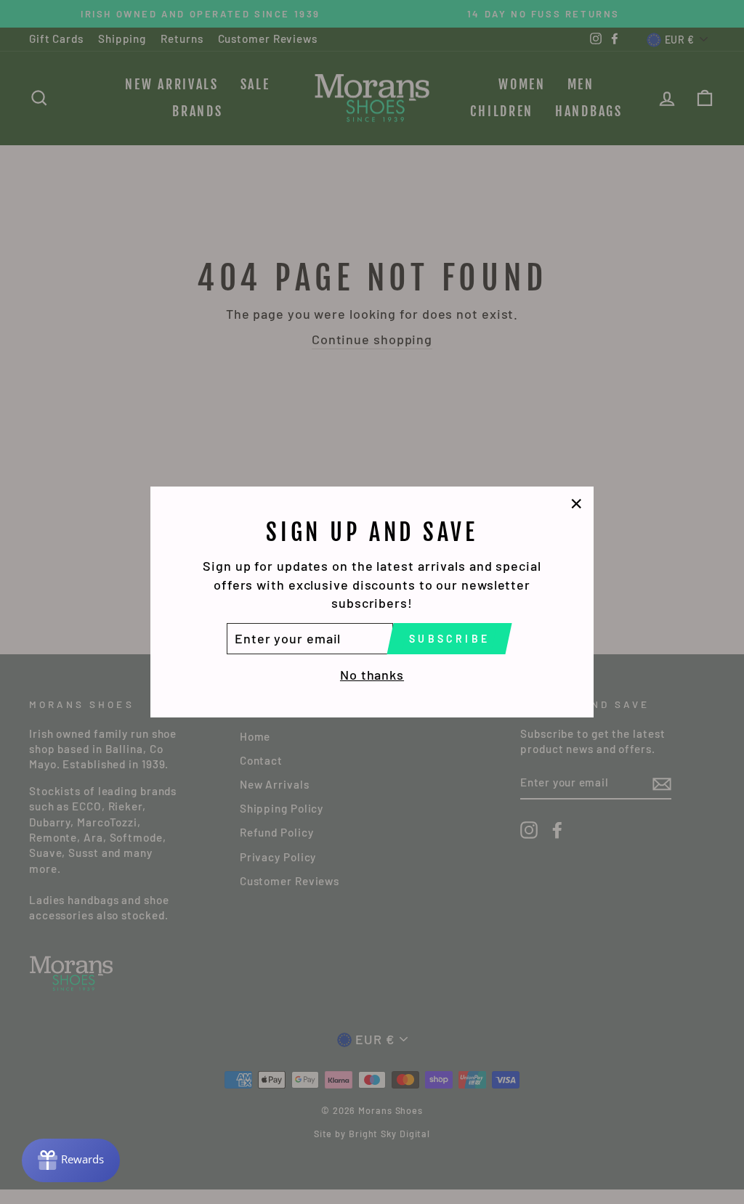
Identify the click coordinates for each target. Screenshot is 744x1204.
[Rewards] (71, 1160)
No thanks (372, 675)
